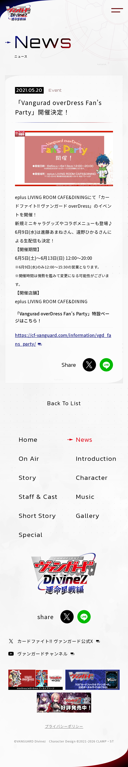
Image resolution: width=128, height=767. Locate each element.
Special (31, 534)
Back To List (64, 403)
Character (92, 477)
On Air (29, 458)
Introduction (96, 458)
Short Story (37, 515)
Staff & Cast (38, 496)
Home (28, 439)
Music (85, 496)
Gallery (88, 515)
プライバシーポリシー (64, 726)
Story (27, 477)
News (84, 439)
